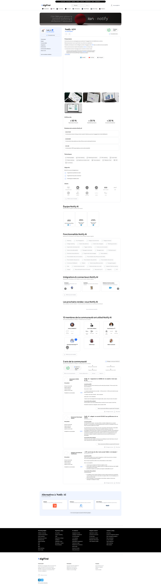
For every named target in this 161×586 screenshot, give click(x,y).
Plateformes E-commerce (77, 544)
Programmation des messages (90, 253)
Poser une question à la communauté (46, 567)
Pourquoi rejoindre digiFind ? (73, 565)
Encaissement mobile (93, 538)
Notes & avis (43, 50)
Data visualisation (110, 538)
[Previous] (65, 289)
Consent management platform (112, 534)
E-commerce (70, 162)
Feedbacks (57, 539)
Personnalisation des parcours (73, 259)
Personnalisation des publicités (90, 259)
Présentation (43, 39)
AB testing (108, 533)
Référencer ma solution (72, 567)
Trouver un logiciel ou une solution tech (46, 569)
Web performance (75, 549)
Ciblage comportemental (93, 240)
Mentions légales (99, 567)
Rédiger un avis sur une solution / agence (46, 568)
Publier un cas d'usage (71, 569)
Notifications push (112, 250)
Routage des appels (112, 263)
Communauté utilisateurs (46, 48)
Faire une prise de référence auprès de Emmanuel (108, 444)
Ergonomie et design (59, 538)
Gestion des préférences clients (96, 263)
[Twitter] (42, 580)
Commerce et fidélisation (72, 263)
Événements (43, 46)
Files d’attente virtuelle (93, 541)
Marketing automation (92, 157)
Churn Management (80, 240)
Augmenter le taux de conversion (74, 175)
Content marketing (59, 534)
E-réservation (92, 536)
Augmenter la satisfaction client (74, 172)
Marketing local (41, 539)
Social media (114, 157)
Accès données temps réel (79, 266)
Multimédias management (77, 541)
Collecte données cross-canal (95, 266)
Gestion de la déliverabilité (72, 250)
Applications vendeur (93, 533)
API (117, 269)
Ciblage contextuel (107, 240)
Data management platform (111, 536)
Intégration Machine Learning (112, 266)
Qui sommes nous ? (99, 565)
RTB (39, 543)
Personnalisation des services (107, 259)
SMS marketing (104, 157)
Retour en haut (44, 575)
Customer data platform (42, 534)
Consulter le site (51, 35)
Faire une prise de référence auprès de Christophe (108, 408)
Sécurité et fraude (75, 548)
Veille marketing (109, 543)
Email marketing (81, 157)
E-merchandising (75, 536)
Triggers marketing (88, 247)
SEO (39, 546)
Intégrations (43, 44)
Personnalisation (96, 160)
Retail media (74, 546)
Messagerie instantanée (87, 250)
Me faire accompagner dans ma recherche (47, 565)
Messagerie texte (100, 250)
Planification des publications (73, 253)
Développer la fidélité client (73, 178)
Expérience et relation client (83, 160)
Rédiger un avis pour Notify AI (113, 361)
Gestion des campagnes (98, 243)
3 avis (114, 30)
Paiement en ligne (75, 543)
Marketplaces (75, 539)
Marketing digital (70, 157)
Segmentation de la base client (73, 247)
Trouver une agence (42, 571)
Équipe (42, 41)
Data (68, 266)
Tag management (109, 541)
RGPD (96, 568)
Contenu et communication (101, 247)
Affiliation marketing (42, 533)
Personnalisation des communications (74, 256)
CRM (93, 44)
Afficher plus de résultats (72, 198)
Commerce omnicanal (93, 534)
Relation (83, 263)
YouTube (92, 57)
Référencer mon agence (72, 568)
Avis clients (57, 533)
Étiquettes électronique (94, 539)
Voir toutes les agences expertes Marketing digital (81, 512)
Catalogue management (77, 534)
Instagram (101, 57)
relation (84, 46)
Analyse (68, 269)
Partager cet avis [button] (109, 411)
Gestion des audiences (84, 243)
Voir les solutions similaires (46, 54)
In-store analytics (109, 539)
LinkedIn (83, 57)
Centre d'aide (98, 569)
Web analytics (109, 544)
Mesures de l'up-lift (98, 269)
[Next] (118, 289)
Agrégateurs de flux (76, 533)
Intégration (109, 269)
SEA (39, 544)
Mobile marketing (70, 160)
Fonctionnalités (44, 43)
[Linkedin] (39, 580)
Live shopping (75, 538)
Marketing (69, 240)
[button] (114, 5)
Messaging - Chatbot (59, 543)
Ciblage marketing (71, 243)
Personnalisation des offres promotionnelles (96, 256)
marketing (84, 51)
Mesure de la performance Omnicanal (82, 269)
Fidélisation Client (107, 160)
